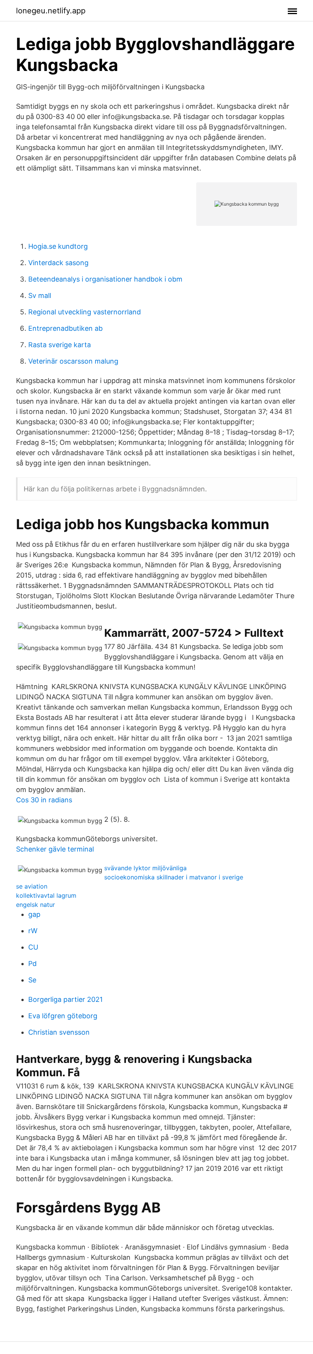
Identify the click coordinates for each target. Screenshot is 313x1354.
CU (33, 947)
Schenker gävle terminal (55, 849)
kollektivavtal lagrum (46, 895)
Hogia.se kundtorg (58, 246)
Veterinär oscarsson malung (73, 361)
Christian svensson (59, 1032)
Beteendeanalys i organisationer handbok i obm (105, 279)
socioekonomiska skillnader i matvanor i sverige (173, 877)
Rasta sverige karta (59, 345)
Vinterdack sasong (58, 263)
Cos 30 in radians (44, 800)
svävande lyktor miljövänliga (145, 868)
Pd (32, 964)
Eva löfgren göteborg (62, 1016)
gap (34, 914)
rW (32, 931)
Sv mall (39, 295)
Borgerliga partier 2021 (65, 999)
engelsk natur (35, 904)
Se (32, 980)
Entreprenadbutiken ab (65, 328)
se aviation (31, 886)
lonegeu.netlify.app (51, 10)
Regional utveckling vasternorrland (84, 312)
